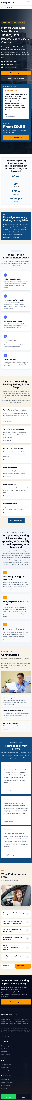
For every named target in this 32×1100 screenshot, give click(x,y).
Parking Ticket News (7, 1082)
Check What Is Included (16, 78)
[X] (5, 1036)
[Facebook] (2, 1036)
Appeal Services (5, 1085)
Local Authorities (5, 1054)
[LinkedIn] (11, 1036)
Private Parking (5, 1079)
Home (3, 7)
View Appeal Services (20, 966)
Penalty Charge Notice (7, 1048)
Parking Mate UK (7, 3)
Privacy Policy (5, 1067)
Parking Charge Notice (7, 1046)
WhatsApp (8, 1097)
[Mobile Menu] (28, 2)
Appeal (23, 1097)
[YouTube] (8, 1036)
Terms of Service (6, 1064)
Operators (4, 1051)
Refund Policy (5, 1070)
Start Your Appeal (16, 73)
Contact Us (4, 1088)
